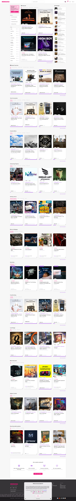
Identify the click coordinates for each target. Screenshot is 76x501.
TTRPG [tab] (18, 198)
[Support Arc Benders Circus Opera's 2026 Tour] (45, 338)
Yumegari (56, 347)
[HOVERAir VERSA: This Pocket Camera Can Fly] (16, 108)
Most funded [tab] (14, 329)
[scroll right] (52, 7)
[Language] (65, 1)
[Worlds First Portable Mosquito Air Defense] (45, 75)
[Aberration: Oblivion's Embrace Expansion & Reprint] (16, 272)
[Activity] (67, 1)
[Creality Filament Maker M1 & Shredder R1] (16, 75)
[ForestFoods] (59, 174)
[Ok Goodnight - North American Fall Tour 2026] (30, 141)
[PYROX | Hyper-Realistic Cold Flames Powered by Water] (28, 16)
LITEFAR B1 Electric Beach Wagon (44, 27)
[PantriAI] (45, 239)
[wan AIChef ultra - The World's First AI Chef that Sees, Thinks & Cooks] (28, 43)
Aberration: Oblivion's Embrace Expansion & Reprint (15, 283)
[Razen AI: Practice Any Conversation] (59, 272)
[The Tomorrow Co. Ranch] (16, 174)
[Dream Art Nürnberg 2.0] (45, 174)
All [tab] (21, 7)
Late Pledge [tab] (23, 132)
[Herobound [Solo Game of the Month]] (45, 207)
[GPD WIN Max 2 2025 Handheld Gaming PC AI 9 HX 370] (30, 75)
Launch (14, 11)
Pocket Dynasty (28, 249)
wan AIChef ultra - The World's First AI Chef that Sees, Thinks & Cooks (28, 55)
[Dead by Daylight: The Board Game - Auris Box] (16, 207)
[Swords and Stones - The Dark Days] (59, 207)
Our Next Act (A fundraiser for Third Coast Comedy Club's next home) (16, 152)
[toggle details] (36, 34)
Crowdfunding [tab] (19, 132)
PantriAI (41, 249)
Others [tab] (26, 198)
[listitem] (14, 29)
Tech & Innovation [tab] (25, 7)
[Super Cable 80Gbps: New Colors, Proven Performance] (30, 338)
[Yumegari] (59, 338)
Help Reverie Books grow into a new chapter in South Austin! (30, 184)
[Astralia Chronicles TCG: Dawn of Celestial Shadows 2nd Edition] (30, 207)
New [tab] (11, 329)
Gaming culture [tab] (32, 67)
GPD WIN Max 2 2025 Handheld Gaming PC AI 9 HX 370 (30, 86)
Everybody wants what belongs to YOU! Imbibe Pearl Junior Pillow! (45, 283)
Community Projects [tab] (26, 67)
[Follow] (26, 344)
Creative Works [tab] (31, 7)
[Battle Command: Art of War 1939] (16, 239)
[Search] (32, 1)
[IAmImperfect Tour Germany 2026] (30, 272)
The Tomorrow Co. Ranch (15, 183)
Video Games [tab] (22, 198)
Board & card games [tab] (13, 198)
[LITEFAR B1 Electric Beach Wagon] (45, 16)
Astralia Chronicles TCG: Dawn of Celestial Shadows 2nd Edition (30, 217)
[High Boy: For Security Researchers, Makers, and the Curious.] (45, 43)
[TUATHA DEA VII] (45, 141)
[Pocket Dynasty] (30, 239)
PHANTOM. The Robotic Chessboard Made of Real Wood (59, 86)
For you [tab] (11, 132)
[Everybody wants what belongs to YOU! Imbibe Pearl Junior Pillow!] (45, 272)
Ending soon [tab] (28, 132)
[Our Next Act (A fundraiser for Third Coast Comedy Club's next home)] (16, 141)
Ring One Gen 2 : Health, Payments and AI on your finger (59, 119)
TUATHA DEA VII (42, 150)
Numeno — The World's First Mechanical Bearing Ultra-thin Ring (16, 348)
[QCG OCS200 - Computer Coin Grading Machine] (45, 108)
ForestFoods (56, 183)
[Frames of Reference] (59, 141)
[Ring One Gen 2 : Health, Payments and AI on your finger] (59, 108)
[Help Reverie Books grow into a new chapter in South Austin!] (30, 174)
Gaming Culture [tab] (36, 7)
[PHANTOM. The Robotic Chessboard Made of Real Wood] (59, 75)
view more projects (49, 62)
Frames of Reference (58, 150)
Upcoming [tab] (14, 132)
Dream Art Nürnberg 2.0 (44, 183)
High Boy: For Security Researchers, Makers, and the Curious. (44, 55)
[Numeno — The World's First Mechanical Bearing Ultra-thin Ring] (16, 338)
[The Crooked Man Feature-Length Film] (59, 239)
